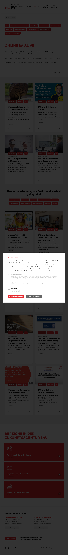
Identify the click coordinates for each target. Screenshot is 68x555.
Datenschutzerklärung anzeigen (50, 270)
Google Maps (14, 288)
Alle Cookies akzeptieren (16, 296)
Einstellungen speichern (33, 296)
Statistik (13, 282)
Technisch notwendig (16, 274)
